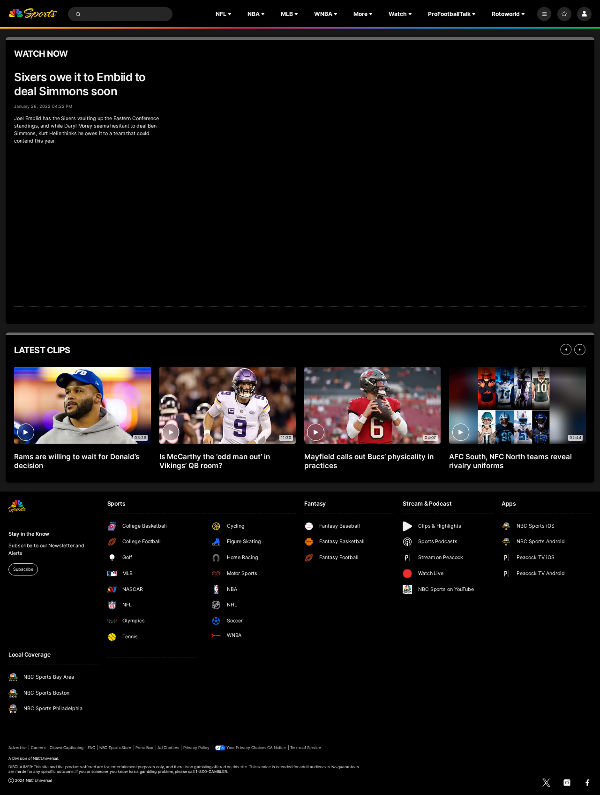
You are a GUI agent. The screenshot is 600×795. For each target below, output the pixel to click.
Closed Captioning (67, 747)
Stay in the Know (28, 534)
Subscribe (23, 569)
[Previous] (565, 349)
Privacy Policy (196, 747)
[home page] (32, 14)
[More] (544, 14)
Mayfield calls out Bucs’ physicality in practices (368, 461)
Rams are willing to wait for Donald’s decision (76, 461)
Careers (38, 747)
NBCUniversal (46, 758)
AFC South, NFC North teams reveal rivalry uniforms (510, 461)
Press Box (144, 747)
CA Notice (276, 747)
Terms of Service (305, 747)
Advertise (17, 747)
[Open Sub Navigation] (230, 14)
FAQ (91, 747)
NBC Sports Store (115, 747)
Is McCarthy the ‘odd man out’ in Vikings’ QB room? (214, 461)
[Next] (579, 349)
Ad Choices (168, 747)
